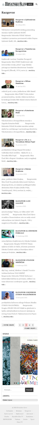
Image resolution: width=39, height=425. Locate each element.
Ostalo (25, 419)
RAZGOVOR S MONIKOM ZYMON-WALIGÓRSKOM (26, 293)
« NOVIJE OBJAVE (8, 325)
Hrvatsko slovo (22, 407)
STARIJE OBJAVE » (30, 328)
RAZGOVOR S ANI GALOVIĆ (23, 202)
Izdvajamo (9, 411)
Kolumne (19, 411)
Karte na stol (8, 414)
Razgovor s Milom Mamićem (23, 82)
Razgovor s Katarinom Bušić (25, 111)
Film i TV (20, 422)
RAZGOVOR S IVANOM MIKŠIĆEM (25, 261)
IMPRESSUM (7, 419)
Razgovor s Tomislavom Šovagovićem (25, 50)
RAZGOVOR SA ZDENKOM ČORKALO (26, 232)
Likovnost (30, 414)
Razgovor (28, 411)
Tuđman (17, 419)
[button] (14, 383)
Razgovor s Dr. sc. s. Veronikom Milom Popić (25, 141)
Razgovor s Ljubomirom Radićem (25, 20)
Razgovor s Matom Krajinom (23, 170)
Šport (32, 419)
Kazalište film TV (17, 416)
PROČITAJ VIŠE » (22, 41)
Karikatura (29, 416)
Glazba (6, 416)
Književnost (20, 414)
